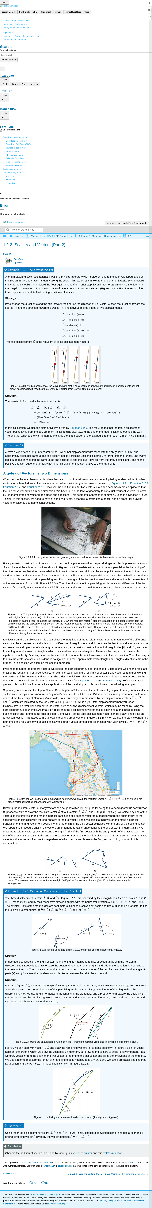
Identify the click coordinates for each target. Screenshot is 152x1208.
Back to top (8, 1174)
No (46, 1183)
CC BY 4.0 (131, 1162)
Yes (35, 1183)
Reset (4, 79)
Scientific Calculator (15, 158)
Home (16, 236)
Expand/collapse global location (147, 235)
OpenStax (18, 259)
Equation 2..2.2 (139, 483)
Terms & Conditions (123, 1200)
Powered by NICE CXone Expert (45, 1195)
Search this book (8, 50)
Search (8, 230)
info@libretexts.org (56, 1204)
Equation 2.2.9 (78, 427)
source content (65, 1166)
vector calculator (82, 1153)
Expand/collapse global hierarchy (6, 236)
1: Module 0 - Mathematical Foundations (98, 236)
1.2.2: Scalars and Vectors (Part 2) (35, 1162)
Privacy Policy (106, 1200)
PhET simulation (112, 1153)
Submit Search (9, 59)
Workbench (36, 236)
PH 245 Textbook (60, 236)
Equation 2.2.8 (35, 487)
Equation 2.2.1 (120, 483)
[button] (10, 179)
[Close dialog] (2, 209)
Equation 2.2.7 (11, 487)
